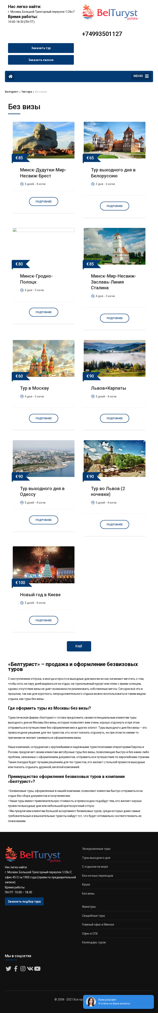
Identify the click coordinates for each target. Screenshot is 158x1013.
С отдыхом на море (95, 866)
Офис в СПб (90, 933)
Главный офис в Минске (98, 924)
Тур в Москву (34, 388)
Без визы (88, 893)
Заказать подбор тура (24, 901)
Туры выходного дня (96, 857)
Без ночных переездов (97, 875)
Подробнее (44, 201)
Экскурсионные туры (96, 848)
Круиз (86, 884)
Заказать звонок (41, 60)
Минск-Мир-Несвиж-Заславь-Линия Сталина (113, 281)
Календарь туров (94, 942)
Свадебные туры (93, 915)
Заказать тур (41, 48)
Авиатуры (89, 906)
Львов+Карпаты (108, 388)
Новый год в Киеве (40, 594)
